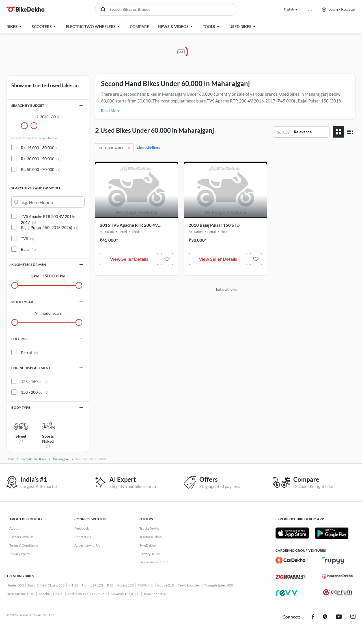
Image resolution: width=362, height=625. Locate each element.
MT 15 (73, 585)
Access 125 (125, 585)
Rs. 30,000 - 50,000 (41, 158)
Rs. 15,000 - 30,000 (41, 147)
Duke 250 (99, 594)
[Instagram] (352, 617)
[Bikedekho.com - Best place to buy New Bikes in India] (26, 9)
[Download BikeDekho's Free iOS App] (292, 533)
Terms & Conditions (23, 545)
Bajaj (28, 249)
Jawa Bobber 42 (155, 594)
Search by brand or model (36, 188)
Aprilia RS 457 (77, 594)
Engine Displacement (30, 368)
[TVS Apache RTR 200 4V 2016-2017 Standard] (167, 259)
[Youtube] (339, 617)
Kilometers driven (28, 264)
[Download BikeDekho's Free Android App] (331, 533)
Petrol (29, 352)
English (289, 9)
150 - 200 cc (35, 392)
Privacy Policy (19, 554)
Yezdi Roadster (189, 585)
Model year (22, 302)
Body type (20, 407)
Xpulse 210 (165, 585)
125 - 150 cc (35, 381)
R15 (110, 585)
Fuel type (20, 339)
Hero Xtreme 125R (21, 594)
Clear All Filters (148, 147)
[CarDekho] (290, 560)
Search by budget (27, 105)
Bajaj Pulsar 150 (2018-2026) (49, 227)
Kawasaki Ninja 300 (125, 594)
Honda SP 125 (92, 585)
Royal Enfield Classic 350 (46, 585)
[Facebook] (313, 617)
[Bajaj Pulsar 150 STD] (256, 259)
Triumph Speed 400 (218, 585)
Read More (110, 110)
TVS (27, 238)
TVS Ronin (145, 585)
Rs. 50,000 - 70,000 (41, 169)
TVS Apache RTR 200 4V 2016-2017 (48, 216)
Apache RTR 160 (50, 594)
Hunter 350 (15, 585)
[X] (325, 617)
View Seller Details (129, 259)
